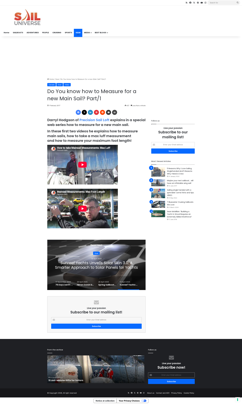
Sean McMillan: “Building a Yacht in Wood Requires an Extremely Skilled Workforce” (179, 214)
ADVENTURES (33, 32)
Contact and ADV (163, 393)
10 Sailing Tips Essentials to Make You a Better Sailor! (79, 380)
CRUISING (56, 32)
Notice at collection (105, 400)
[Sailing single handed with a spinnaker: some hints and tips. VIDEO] (158, 193)
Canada (51, 85)
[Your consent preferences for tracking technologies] (237, 399)
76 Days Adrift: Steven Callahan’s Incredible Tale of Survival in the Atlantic (96, 265)
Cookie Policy (189, 393)
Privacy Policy (176, 393)
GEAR (78, 32)
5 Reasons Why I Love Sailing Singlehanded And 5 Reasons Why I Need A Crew (179, 171)
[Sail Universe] (27, 17)
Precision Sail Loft (94, 120)
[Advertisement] (121, 56)
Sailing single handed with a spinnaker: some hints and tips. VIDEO (180, 193)
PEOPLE (45, 32)
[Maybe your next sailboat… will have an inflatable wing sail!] (158, 182)
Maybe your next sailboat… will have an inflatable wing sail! (180, 181)
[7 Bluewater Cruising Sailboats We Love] (158, 204)
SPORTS (68, 32)
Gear (57, 79)
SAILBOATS (18, 32)
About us (150, 393)
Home (6, 32)
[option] (96, 265)
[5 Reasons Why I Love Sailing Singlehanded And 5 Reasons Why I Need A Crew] (158, 172)
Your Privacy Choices (129, 400)
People (96, 253)
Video (67, 85)
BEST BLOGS (100, 32)
